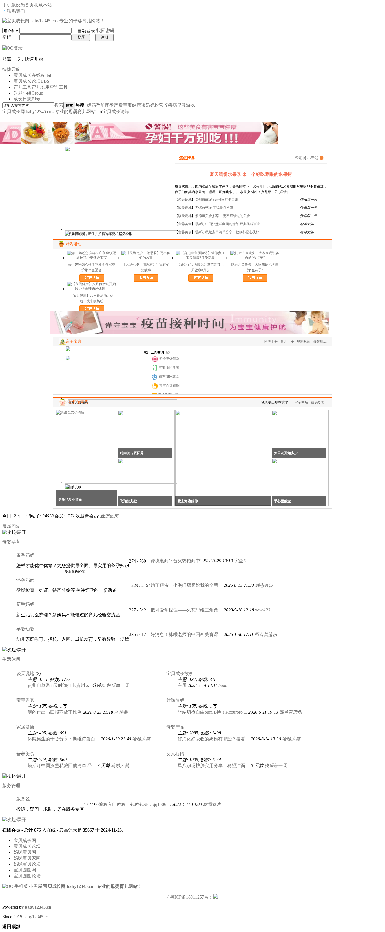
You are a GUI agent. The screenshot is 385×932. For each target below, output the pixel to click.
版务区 (23, 798)
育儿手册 (287, 342)
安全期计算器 (169, 359)
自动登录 (86, 30)
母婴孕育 (11, 541)
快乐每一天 (118, 685)
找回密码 (105, 30)
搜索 (58, 105)
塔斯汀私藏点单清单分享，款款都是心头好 (227, 232)
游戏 (190, 105)
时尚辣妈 (175, 700)
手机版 (21, 886)
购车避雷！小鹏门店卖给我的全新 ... (187, 585)
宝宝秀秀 (25, 700)
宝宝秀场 (301, 402)
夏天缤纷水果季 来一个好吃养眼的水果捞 (251, 174)
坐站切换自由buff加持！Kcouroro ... (212, 712)
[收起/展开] (14, 533)
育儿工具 (41, 87)
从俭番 (121, 712)
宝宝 (127, 105)
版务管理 (11, 785)
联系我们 (16, 11)
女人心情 (175, 753)
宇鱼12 (240, 560)
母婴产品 (175, 727)
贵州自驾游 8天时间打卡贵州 (216, 199)
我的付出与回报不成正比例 (55, 712)
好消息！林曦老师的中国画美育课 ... (187, 634)
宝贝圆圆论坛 (27, 875)
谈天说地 (185, 199)
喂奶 (145, 105)
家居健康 (25, 727)
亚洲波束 (109, 516)
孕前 (100, 105)
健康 (136, 105)
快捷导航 (11, 69)
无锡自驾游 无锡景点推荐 (214, 208)
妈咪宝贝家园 (27, 858)
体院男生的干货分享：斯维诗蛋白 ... (64, 738)
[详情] (283, 192)
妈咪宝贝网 (25, 852)
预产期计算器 (169, 377)
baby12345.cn (38, 907)
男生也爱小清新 (70, 499)
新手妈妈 (25, 604)
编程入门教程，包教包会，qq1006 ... (135, 804)
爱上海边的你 (188, 501)
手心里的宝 (282, 501)
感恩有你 (264, 585)
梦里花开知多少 (286, 453)
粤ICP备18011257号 (189, 897)
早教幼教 (25, 628)
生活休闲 (11, 659)
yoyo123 (262, 610)
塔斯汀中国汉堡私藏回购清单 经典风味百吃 (227, 224)
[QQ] (8, 886)
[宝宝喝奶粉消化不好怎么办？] (90, 358)
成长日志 (27, 99)
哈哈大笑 (141, 738)
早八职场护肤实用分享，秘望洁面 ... (214, 765)
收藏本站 (43, 5)
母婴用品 (320, 342)
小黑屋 (35, 886)
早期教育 (303, 342)
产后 (118, 105)
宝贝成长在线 (32, 75)
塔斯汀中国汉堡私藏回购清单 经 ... (62, 765)
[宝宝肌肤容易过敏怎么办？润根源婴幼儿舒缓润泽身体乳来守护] (104, 353)
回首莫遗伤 (266, 634)
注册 (104, 37)
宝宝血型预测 (169, 386)
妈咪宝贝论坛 (27, 864)
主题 (182, 685)
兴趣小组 (28, 93)
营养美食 (185, 224)
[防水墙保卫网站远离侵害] (215, 897)
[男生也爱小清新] (70, 412)
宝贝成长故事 (179, 673)
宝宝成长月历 (169, 368)
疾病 (172, 105)
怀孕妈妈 (25, 579)
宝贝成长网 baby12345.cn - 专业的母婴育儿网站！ (51, 111)
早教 (181, 105)
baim (222, 685)
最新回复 (11, 526)
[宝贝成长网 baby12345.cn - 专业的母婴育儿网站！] (53, 20)
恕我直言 (212, 804)
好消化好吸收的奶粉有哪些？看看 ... (214, 738)
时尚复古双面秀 (132, 453)
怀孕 (109, 105)
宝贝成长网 (25, 840)
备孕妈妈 (25, 555)
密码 (6, 37)
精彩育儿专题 (306, 158)
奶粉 (154, 105)
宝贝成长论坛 (31, 81)
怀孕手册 (271, 342)
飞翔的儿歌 (128, 501)
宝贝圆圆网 (25, 870)
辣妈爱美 (317, 402)
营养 (163, 105)
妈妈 (91, 105)
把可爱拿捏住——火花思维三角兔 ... (187, 610)
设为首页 (25, 5)
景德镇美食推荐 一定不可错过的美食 (222, 216)
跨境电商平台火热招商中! (176, 560)
